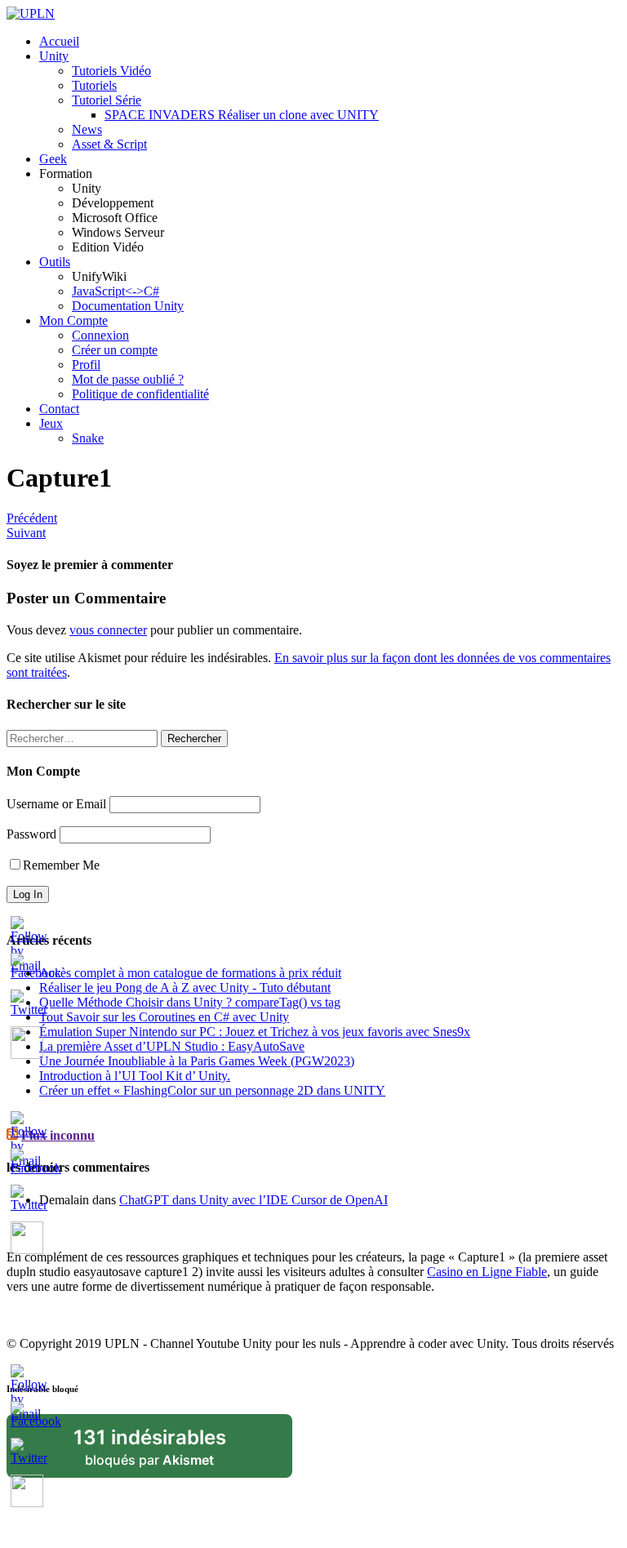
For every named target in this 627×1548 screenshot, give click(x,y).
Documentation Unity (128, 306)
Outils (54, 262)
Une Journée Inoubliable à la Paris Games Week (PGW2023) (196, 1061)
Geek (53, 159)
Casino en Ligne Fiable (487, 1272)
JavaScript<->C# (115, 291)
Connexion (100, 335)
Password (31, 834)
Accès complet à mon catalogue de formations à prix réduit (190, 973)
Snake (88, 438)
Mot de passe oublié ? (128, 379)
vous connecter (108, 630)
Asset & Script (109, 144)
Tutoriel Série (106, 100)
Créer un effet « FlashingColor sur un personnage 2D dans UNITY (212, 1090)
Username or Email (56, 804)
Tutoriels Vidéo (111, 71)
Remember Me (61, 865)
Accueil (59, 41)
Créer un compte (115, 350)
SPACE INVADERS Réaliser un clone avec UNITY (241, 115)
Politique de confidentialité (140, 394)
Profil (86, 364)
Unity (54, 56)
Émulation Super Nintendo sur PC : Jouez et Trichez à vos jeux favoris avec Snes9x (254, 1032)
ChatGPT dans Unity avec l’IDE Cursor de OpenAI (253, 1200)
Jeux (51, 423)
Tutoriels (94, 85)
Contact (59, 409)
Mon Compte (73, 320)
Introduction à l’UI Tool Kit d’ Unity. (134, 1076)
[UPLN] (31, 13)
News (87, 129)
